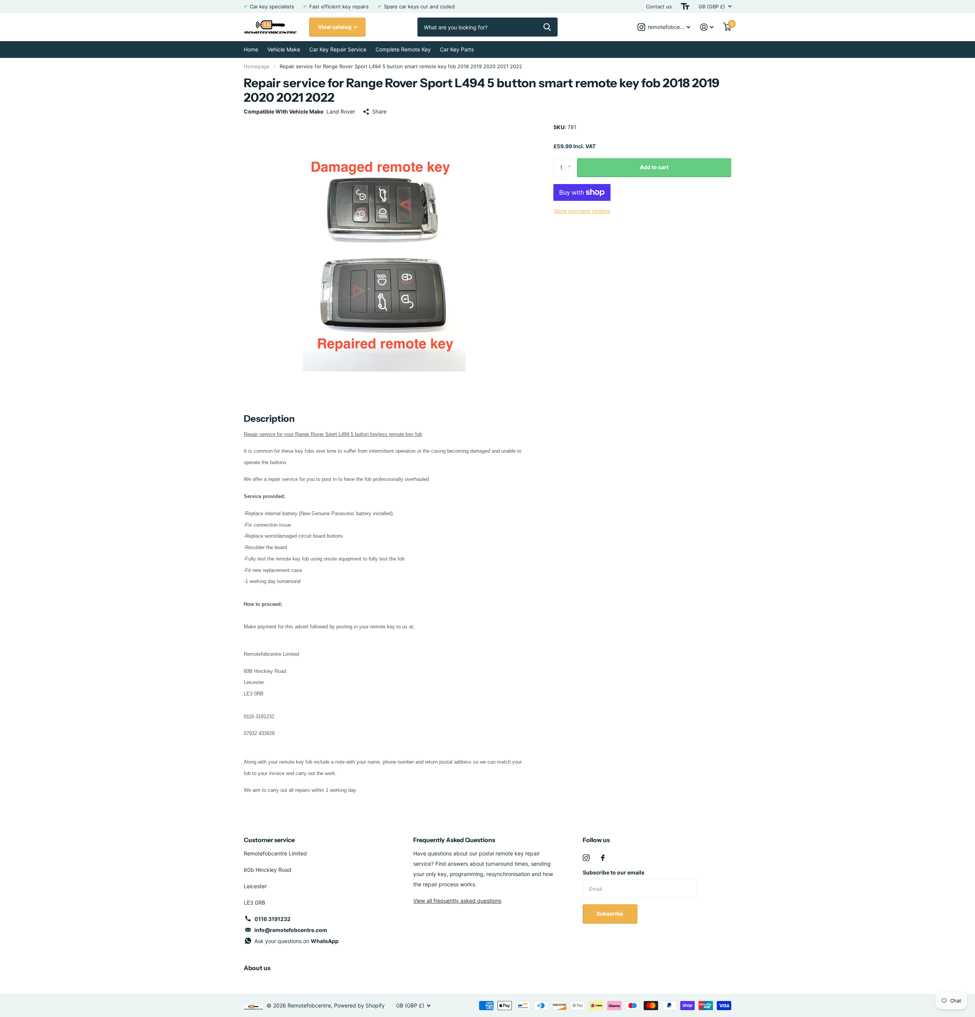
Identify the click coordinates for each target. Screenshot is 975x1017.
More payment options (582, 211)
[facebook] (603, 858)
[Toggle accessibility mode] (685, 6)
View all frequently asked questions (457, 900)
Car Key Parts (457, 49)
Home (251, 49)
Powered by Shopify (359, 1005)
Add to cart (654, 167)
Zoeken (547, 27)
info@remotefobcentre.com (290, 930)
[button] (571, 161)
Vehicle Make (283, 49)
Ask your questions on (296, 941)
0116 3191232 (272, 919)
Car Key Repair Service (337, 49)
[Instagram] (586, 857)
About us (257, 968)
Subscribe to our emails (613, 872)
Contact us (659, 6)
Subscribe (610, 913)
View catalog (335, 27)
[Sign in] (707, 27)
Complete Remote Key (403, 49)
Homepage (257, 66)
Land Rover (340, 111)
